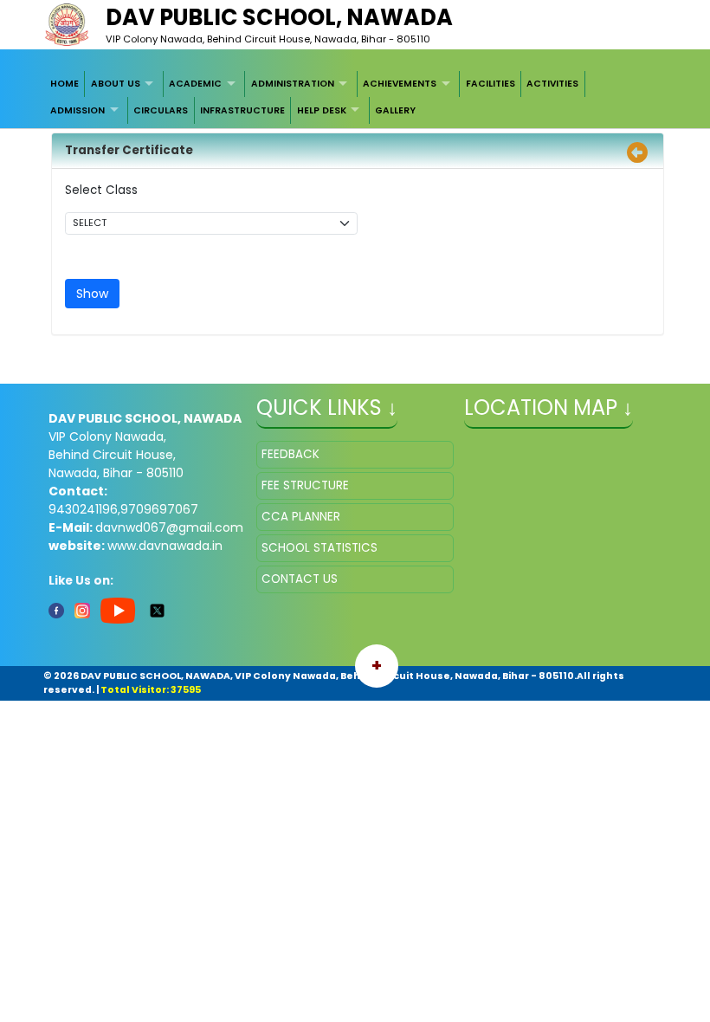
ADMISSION (77, 110)
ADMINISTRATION (292, 83)
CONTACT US (299, 579)
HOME (64, 83)
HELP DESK (321, 110)
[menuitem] (65, 84)
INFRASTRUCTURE (242, 110)
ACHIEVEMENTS (399, 83)
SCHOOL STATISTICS (319, 548)
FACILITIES (490, 83)
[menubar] (355, 97)
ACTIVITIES (552, 83)
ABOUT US (115, 83)
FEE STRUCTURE (305, 485)
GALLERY (395, 110)
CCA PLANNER (300, 516)
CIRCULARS (160, 110)
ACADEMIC (195, 83)
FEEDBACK (290, 454)
